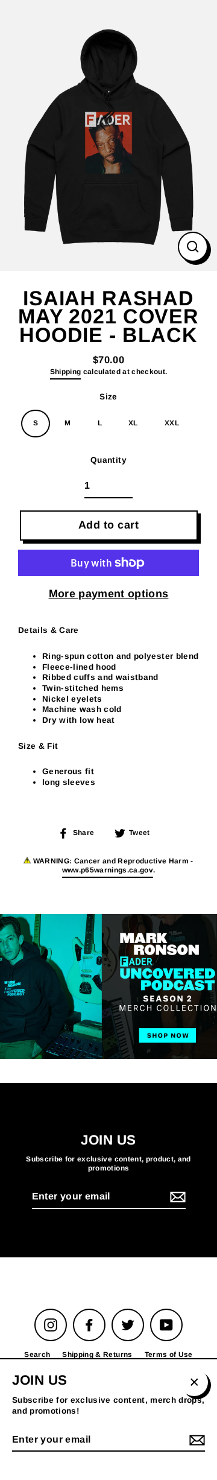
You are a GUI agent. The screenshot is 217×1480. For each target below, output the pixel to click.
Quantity (108, 460)
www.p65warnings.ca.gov (107, 870)
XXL (172, 423)
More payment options (109, 594)
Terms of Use (169, 1354)
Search (37, 1354)
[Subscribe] (176, 1197)
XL (133, 423)
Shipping (65, 371)
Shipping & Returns (97, 1354)
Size (108, 396)
